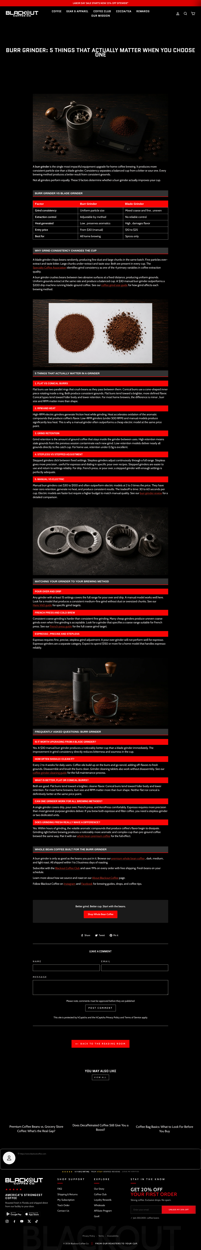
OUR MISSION (100, 16)
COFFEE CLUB (102, 11)
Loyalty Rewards (102, 1199)
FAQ (59, 1188)
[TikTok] (36, 1221)
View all (100, 1077)
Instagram (69, 883)
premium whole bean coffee (128, 858)
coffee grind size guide (114, 285)
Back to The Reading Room (102, 1043)
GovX (96, 1216)
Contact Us (63, 1210)
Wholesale (99, 1205)
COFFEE (56, 11)
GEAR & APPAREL (77, 11)
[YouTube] (22, 1221)
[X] (29, 1221)
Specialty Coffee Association (49, 267)
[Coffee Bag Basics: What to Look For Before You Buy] (164, 1104)
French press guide (61, 626)
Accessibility (112, 1236)
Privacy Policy (113, 1017)
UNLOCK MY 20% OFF (179, 1209)
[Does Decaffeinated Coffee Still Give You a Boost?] (100, 1103)
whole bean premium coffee (93, 836)
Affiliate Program (103, 1210)
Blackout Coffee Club (67, 868)
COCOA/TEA (123, 11)
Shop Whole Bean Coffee (100, 914)
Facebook (87, 883)
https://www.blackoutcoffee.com (32, 1154)
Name (37, 961)
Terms (101, 1236)
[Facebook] (14, 1221)
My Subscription (66, 1199)
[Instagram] (7, 1221)
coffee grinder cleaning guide (50, 772)
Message (40, 977)
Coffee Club (100, 1194)
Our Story (99, 1188)
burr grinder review (151, 493)
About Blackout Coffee (105, 878)
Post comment (100, 1008)
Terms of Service (133, 1017)
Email (106, 961)
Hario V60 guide (42, 605)
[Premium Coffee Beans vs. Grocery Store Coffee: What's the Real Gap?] (36, 1104)
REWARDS (142, 11)
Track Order (63, 1205)
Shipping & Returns (67, 1194)
